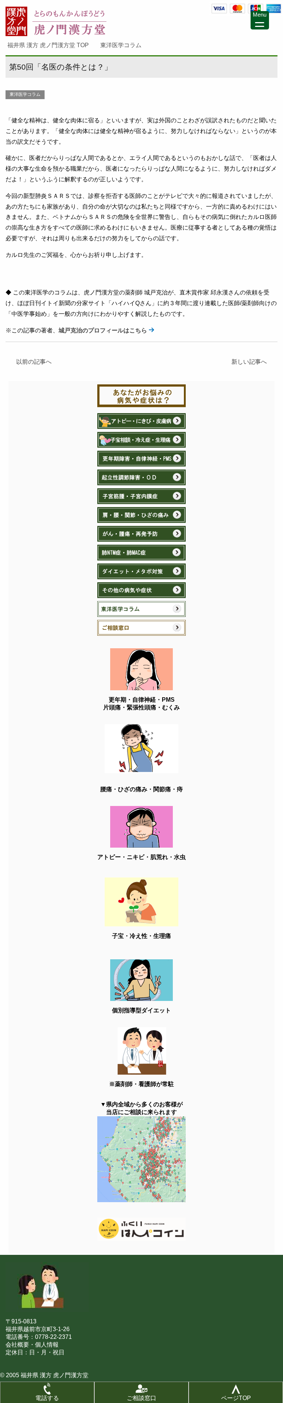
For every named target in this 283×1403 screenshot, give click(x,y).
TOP (52, 45)
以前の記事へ (31, 362)
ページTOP (236, 1398)
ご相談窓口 (141, 1398)
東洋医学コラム (25, 94)
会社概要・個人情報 (32, 1344)
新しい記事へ (252, 362)
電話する (47, 1398)
